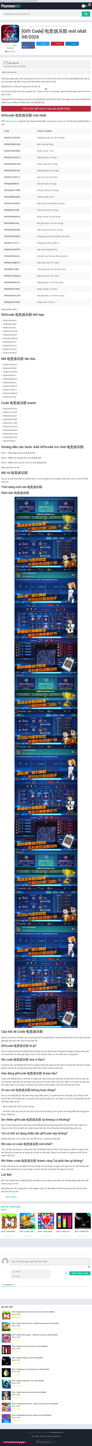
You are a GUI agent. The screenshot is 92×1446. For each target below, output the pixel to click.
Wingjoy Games (12, 121)
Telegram (73, 43)
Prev (8, 1197)
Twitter (43, 43)
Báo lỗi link (11, 51)
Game (31, 26)
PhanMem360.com (56, 1432)
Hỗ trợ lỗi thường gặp (14, 1442)
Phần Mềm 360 (13, 63)
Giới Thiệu (35, 1436)
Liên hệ (42, 1436)
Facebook (25, 46)
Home (24, 26)
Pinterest (58, 43)
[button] (46, 514)
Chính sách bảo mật (53, 1436)
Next (14, 1197)
